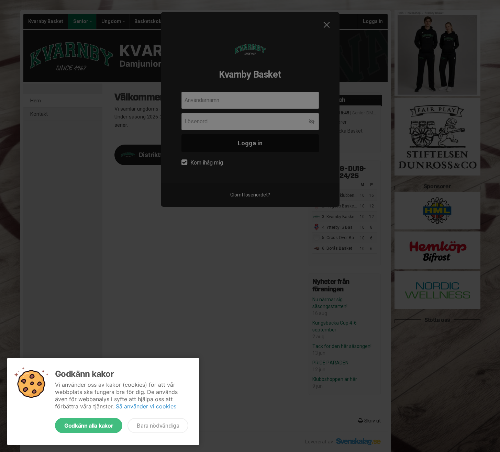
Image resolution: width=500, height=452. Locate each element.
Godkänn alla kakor (88, 425)
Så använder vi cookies (146, 406)
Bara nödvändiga (158, 425)
